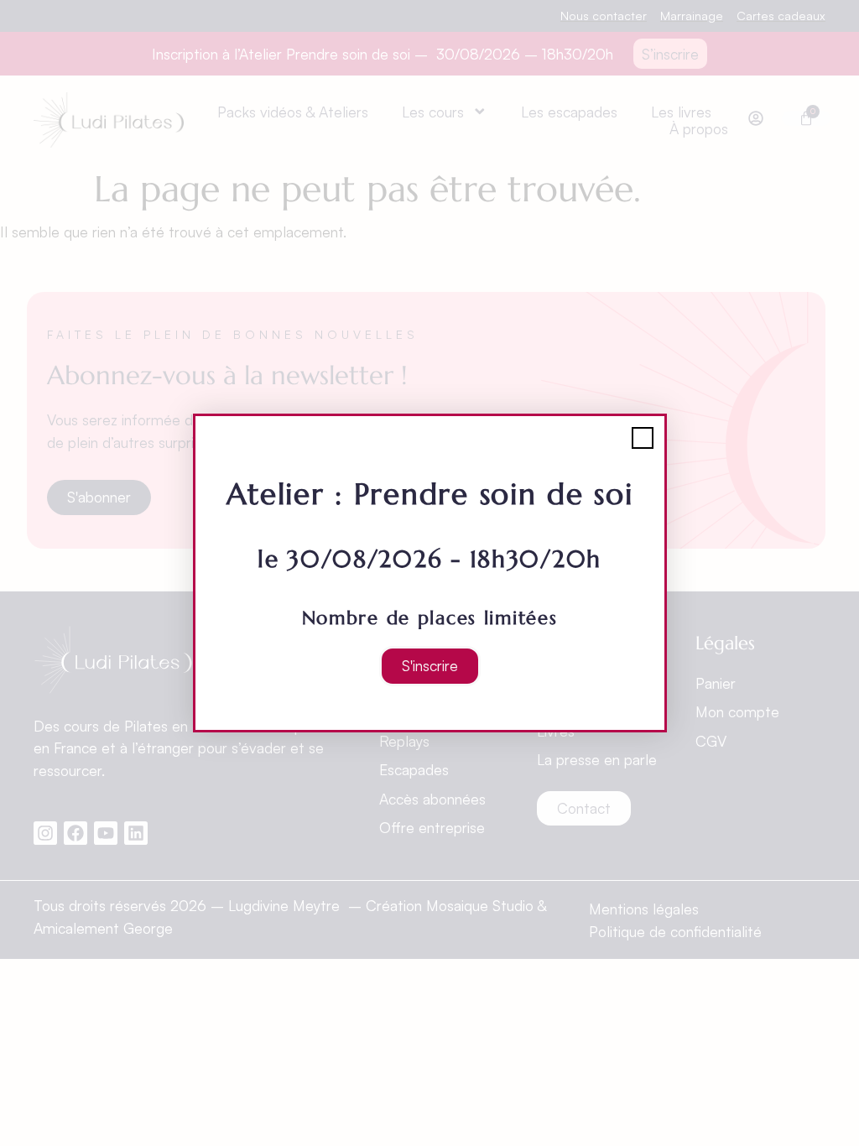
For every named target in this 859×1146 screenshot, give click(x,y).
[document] (429, 573)
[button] (642, 437)
